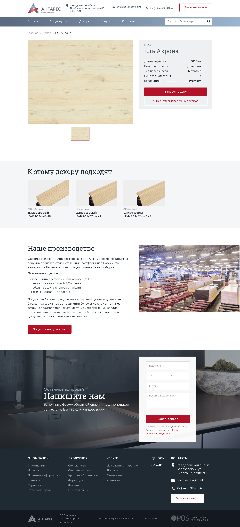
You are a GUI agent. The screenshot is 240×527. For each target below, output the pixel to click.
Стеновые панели (80, 470)
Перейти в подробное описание (48, 199)
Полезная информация (44, 475)
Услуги (112, 458)
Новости (33, 470)
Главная (33, 33)
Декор (46, 33)
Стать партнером (39, 490)
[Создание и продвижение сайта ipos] (181, 518)
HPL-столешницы (80, 490)
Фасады (73, 485)
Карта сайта (151, 518)
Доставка (113, 470)
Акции (157, 464)
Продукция (77, 458)
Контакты (34, 480)
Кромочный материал (83, 475)
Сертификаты (37, 485)
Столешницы (77, 465)
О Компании (38, 458)
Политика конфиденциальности (115, 518)
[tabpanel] (48, 199)
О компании (36, 465)
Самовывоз (114, 475)
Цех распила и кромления (125, 465)
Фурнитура (76, 480)
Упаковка (113, 480)
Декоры (158, 458)
